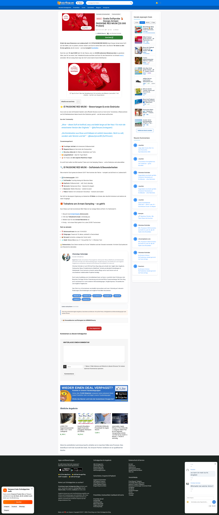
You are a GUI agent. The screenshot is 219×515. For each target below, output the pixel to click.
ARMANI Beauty (101, 33)
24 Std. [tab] (142, 22)
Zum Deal (108, 37)
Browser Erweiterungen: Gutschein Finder (140, 486)
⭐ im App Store (64, 474)
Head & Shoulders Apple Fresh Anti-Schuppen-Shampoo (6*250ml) (84, 428)
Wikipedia (76, 295)
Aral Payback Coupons (99, 482)
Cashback (74, 489)
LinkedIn (76, 299)
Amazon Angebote (98, 468)
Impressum (132, 465)
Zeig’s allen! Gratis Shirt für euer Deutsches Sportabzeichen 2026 (146, 150)
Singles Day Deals (98, 505)
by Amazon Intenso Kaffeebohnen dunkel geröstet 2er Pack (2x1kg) (147, 257)
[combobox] (109, 3)
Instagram (107, 295)
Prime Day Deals (97, 506)
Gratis (83, 7)
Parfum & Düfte (116, 14)
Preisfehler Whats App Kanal (136, 482)
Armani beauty (75, 214)
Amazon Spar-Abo (98, 467)
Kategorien (106, 7)
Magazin (98, 7)
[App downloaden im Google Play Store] (76, 470)
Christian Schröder (80, 254)
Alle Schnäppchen (98, 464)
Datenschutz (132, 467)
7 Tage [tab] (153, 22)
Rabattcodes (61, 489)
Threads (131, 495)
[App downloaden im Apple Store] (64, 470)
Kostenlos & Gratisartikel (102, 14)
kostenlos (95, 48)
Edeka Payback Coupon (99, 484)
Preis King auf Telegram (135, 481)
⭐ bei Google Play (79, 474)
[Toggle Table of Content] (77, 101)
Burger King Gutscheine (99, 486)
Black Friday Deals (98, 503)
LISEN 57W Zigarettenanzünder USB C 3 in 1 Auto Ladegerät (67, 428)
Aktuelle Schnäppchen (65, 7)
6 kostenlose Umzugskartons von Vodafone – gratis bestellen (146, 163)
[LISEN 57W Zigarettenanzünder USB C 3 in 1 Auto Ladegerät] (68, 414)
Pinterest (85, 299)
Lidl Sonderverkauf (98, 465)
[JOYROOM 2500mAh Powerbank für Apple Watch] (103, 414)
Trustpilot (62, 476)
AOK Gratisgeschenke (99, 470)
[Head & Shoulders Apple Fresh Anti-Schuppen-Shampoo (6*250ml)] (85, 414)
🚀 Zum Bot (17, 502)
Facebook (86, 295)
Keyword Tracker (133, 484)
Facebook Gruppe (133, 490)
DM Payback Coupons (99, 481)
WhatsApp (22, 506)
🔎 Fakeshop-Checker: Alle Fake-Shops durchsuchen (146, 217)
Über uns (131, 472)
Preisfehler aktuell (98, 499)
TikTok (116, 295)
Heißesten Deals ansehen (145, 130)
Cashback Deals (97, 502)
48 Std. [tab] (147, 22)
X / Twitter (96, 295)
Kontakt (131, 464)
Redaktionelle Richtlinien (135, 470)
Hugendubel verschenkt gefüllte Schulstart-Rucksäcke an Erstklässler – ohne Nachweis (147, 177)
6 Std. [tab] (136, 22)
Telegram (6, 510)
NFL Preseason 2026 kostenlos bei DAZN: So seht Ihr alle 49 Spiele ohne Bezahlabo (147, 230)
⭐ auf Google (74, 476)
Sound (213, 506)
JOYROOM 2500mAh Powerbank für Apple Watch (102, 428)
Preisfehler (76, 7)
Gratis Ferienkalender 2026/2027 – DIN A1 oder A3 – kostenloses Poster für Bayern (147, 204)
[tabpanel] (145, 76)
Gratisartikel (77, 488)
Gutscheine (91, 7)
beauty (121, 55)
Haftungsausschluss (134, 468)
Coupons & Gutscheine (99, 479)
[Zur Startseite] (66, 3)
